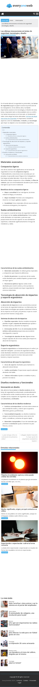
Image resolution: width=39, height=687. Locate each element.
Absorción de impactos (12, 145)
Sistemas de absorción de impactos (16, 147)
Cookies (25, 680)
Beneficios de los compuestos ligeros (17, 136)
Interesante (4, 429)
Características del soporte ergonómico (17, 150)
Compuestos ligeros (11, 134)
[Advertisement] (19, 82)
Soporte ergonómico (11, 149)
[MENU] (37, 13)
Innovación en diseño (11, 154)
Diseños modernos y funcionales (12, 152)
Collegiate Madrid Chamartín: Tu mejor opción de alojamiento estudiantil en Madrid (29, 438)
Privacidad (32, 680)
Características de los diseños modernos (18, 156)
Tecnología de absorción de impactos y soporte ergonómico (17, 142)
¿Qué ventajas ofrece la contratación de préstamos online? (9, 437)
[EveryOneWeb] (2, 13)
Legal (19, 682)
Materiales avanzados (9, 132)
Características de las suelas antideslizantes (18, 139)
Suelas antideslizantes (11, 138)
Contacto (19, 680)
